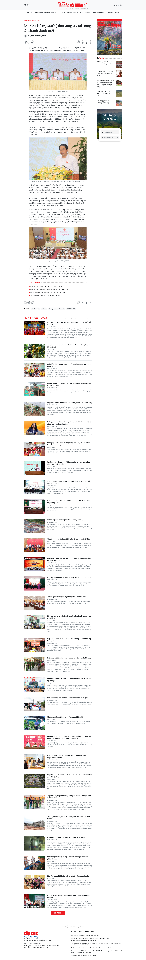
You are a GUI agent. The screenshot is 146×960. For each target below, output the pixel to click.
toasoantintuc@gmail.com (82, 948)
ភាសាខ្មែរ (115, 5)
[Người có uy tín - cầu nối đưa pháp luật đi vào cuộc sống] (119, 73)
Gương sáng (109, 12)
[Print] (82, 42)
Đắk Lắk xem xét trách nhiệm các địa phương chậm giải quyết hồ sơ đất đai (68, 756)
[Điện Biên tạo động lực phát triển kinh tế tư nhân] (34, 843)
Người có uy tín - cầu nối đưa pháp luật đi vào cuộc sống (105, 73)
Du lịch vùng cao (85, 12)
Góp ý (80, 931)
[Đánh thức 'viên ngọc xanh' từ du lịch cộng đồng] (119, 93)
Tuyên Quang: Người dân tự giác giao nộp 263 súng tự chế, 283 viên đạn (69, 797)
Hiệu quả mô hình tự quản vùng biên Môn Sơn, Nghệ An (68, 658)
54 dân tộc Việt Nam (37, 12)
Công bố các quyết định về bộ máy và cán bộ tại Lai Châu (68, 539)
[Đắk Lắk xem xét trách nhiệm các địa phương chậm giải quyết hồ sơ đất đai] (34, 761)
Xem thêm (58, 913)
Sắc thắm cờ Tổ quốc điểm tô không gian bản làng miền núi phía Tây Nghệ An (105, 84)
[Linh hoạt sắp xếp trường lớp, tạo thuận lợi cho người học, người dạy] (34, 684)
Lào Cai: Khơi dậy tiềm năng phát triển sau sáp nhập (46, 286)
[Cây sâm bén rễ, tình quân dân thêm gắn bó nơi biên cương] (34, 409)
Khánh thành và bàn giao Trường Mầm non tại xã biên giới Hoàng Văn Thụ (69, 384)
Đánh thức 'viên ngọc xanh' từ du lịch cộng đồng (104, 93)
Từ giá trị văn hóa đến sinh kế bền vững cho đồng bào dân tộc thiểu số (69, 346)
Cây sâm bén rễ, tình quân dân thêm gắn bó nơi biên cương (69, 403)
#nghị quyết (35, 309)
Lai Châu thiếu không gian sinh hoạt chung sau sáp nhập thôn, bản (68, 365)
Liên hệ (87, 931)
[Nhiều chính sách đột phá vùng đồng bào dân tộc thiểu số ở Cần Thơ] (34, 328)
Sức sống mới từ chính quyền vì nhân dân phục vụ (45, 295)
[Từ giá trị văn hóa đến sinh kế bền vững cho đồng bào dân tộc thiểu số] (34, 351)
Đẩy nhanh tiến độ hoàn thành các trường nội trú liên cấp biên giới (69, 640)
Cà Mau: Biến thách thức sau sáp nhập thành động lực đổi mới (49, 289)
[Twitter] (32, 42)
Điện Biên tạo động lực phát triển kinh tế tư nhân (66, 837)
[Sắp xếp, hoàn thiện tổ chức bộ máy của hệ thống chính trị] (34, 583)
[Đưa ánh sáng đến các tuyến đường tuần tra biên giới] (34, 704)
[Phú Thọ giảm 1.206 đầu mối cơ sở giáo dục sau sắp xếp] (34, 882)
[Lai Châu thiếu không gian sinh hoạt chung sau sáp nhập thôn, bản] (34, 370)
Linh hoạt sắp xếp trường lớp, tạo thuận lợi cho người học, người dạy (69, 679)
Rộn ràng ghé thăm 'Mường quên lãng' (103, 102)
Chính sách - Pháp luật (51, 12)
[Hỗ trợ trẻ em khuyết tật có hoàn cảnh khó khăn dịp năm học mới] (34, 901)
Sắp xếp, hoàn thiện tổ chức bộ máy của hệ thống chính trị (69, 577)
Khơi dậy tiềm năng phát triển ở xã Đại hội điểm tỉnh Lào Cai (48, 292)
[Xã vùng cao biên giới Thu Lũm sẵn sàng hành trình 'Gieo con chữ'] (34, 622)
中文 (121, 5)
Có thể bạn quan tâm (35, 318)
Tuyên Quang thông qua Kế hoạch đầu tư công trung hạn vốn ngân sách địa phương (68, 463)
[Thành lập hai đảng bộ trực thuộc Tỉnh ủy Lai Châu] (34, 603)
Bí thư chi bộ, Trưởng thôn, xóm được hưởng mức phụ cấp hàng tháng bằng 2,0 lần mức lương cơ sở (69, 737)
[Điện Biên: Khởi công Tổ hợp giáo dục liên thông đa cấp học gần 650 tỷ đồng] (34, 781)
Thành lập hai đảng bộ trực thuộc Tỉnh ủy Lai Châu (66, 597)
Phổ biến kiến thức (98, 12)
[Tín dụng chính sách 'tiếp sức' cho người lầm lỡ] (34, 723)
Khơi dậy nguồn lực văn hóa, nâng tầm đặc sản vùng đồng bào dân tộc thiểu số (69, 559)
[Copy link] (86, 42)
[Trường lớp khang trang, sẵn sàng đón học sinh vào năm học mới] (34, 823)
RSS (92, 931)
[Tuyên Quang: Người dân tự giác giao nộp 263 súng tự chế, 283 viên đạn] (34, 802)
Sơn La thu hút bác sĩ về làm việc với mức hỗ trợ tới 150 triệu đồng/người (68, 501)
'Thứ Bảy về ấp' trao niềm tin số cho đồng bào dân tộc (105, 64)
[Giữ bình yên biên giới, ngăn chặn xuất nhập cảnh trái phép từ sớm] (34, 863)
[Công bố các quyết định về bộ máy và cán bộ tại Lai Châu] (34, 545)
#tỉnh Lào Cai (71, 309)
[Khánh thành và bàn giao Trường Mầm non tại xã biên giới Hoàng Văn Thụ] (34, 389)
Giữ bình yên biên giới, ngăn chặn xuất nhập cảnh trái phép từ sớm (67, 858)
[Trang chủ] (28, 13)
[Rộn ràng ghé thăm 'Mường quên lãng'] (119, 103)
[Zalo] (25, 42)
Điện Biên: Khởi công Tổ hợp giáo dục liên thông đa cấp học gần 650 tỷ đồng (69, 776)
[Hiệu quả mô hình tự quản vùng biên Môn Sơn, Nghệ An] (34, 664)
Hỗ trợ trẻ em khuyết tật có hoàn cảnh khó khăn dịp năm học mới (68, 896)
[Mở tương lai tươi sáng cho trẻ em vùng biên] (34, 526)
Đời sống (63, 12)
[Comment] (90, 42)
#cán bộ (44, 309)
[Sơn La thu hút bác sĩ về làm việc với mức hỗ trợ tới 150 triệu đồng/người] (34, 506)
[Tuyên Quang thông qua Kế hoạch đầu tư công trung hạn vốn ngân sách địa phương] (34, 468)
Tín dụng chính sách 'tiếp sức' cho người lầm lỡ (65, 717)
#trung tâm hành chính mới (56, 309)
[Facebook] (29, 42)
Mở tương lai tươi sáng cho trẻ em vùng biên (64, 520)
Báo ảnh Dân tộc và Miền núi (73, 5)
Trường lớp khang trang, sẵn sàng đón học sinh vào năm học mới (68, 818)
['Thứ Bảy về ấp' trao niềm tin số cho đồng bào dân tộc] (119, 64)
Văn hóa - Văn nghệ (73, 12)
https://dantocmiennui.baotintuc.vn (105, 948)
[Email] (78, 42)
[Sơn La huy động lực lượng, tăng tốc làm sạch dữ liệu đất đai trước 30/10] (34, 487)
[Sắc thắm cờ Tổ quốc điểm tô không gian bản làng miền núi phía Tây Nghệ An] (119, 83)
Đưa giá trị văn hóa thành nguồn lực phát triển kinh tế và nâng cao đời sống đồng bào (69, 423)
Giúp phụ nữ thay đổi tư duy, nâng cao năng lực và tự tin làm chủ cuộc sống (68, 444)
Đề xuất (100, 58)
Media (117, 12)
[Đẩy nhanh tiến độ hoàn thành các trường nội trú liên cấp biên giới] (34, 645)
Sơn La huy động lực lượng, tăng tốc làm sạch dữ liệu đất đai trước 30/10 (68, 482)
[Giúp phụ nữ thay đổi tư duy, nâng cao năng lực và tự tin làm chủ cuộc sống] (34, 449)
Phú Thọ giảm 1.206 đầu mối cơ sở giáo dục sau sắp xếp (68, 876)
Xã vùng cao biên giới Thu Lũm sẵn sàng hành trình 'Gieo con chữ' (69, 617)
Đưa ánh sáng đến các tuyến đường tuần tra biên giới (67, 698)
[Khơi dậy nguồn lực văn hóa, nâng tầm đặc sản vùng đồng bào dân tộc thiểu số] (34, 564)
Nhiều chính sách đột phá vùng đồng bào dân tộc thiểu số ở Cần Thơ (69, 323)
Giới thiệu (73, 931)
